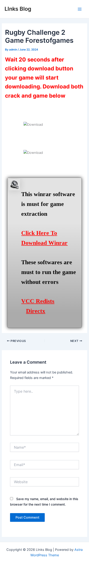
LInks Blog (18, 8)
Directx (35, 311)
